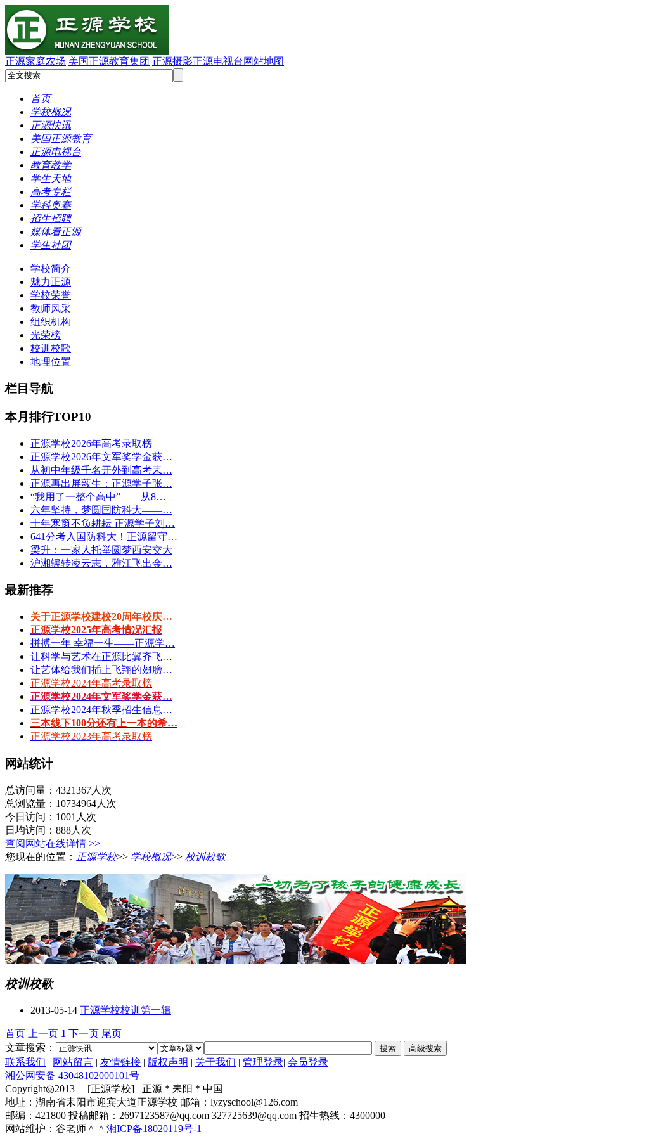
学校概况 (151, 856)
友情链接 (120, 1062)
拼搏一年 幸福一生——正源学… (102, 643)
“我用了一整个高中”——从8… (98, 496)
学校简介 (50, 268)
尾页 (111, 1033)
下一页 (83, 1033)
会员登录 (308, 1062)
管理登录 (263, 1062)
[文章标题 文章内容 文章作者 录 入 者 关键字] (180, 1047)
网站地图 (263, 61)
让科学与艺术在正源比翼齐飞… (101, 656)
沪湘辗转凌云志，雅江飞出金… (101, 563)
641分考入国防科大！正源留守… (103, 536)
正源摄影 (172, 61)
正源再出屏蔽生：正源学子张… (101, 483)
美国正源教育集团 (109, 61)
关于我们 (215, 1062)
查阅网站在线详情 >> (52, 843)
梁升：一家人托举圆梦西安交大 (101, 550)
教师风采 (50, 308)
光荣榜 (45, 335)
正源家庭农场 (35, 61)
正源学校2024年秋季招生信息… (101, 709)
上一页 (43, 1033)
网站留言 (73, 1062)
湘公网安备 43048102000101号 (72, 1075)
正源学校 (96, 856)
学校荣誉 (50, 295)
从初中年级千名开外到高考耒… (101, 470)
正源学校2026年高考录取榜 (91, 443)
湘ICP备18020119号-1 (154, 1128)
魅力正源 (50, 281)
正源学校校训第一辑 (125, 1010)
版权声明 (168, 1062)
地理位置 (50, 361)
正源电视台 (218, 61)
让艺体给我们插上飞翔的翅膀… (101, 669)
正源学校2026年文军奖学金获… (101, 456)
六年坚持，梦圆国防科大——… (101, 510)
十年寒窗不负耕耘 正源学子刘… (102, 523)
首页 (15, 1033)
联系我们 (25, 1062)
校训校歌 (50, 348)
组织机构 (50, 321)
